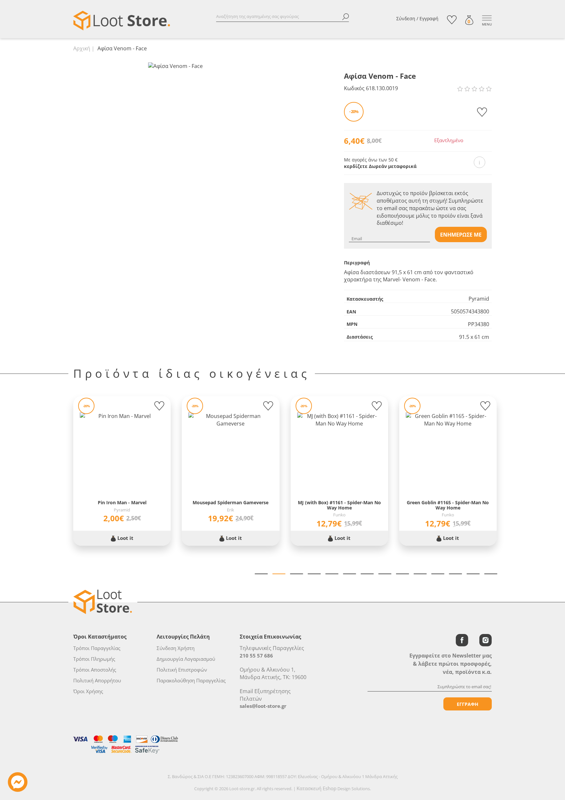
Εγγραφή (428, 18)
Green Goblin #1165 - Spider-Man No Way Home (448, 505)
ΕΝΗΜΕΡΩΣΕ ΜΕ (461, 234)
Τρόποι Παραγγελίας (96, 648)
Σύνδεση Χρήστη (176, 648)
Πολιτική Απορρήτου (97, 680)
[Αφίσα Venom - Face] (175, 65)
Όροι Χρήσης (88, 691)
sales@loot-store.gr (263, 706)
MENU (487, 24)
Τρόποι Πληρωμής (94, 659)
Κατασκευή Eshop (316, 788)
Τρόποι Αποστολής (94, 669)
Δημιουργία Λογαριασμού (186, 659)
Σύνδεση (405, 18)
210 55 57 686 (256, 655)
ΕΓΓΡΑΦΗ (467, 704)
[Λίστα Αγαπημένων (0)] (452, 19)
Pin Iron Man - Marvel (122, 502)
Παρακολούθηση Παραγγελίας (191, 680)
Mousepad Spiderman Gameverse (230, 502)
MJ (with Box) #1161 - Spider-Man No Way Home (339, 505)
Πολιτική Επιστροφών (182, 669)
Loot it (124, 538)
